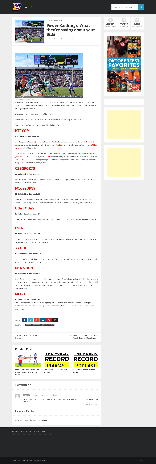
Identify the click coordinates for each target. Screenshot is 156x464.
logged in (28, 420)
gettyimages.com (29, 99)
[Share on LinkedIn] (43, 320)
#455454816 (19, 99)
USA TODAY (24, 208)
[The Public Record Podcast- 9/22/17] (57, 367)
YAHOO (21, 248)
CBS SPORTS (25, 168)
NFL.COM (22, 131)
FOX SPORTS (25, 188)
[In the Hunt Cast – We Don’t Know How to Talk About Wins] (28, 367)
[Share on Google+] (37, 320)
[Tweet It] (30, 320)
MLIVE (20, 294)
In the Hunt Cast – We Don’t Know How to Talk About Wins (27, 372)
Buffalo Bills (57, 21)
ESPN (19, 228)
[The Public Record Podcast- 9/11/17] (85, 367)
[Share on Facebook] (24, 320)
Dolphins (59, 145)
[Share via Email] (55, 320)
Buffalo (28, 325)
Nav (30, 7)
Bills (53, 142)
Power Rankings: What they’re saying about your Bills (70, 30)
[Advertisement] (124, 124)
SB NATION (24, 268)
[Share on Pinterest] (49, 320)
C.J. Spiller (38, 142)
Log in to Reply (91, 404)
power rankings (48, 325)
